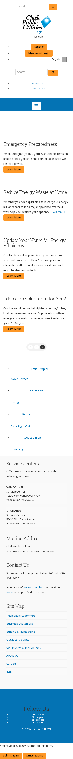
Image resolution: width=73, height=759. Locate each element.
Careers (11, 663)
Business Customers (19, 623)
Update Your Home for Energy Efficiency (34, 242)
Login (38, 32)
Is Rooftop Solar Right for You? (34, 298)
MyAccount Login (38, 53)
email (9, 592)
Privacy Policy (31, 728)
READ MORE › (59, 212)
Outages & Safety (17, 639)
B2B (9, 671)
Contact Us (39, 88)
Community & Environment (23, 647)
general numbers (34, 587)
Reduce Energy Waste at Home (35, 192)
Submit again (11, 755)
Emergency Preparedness (30, 144)
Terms (47, 728)
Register (39, 46)
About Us (38, 83)
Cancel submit (34, 755)
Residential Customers (21, 615)
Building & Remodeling (20, 631)
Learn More (14, 169)
